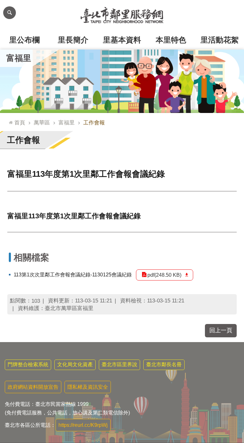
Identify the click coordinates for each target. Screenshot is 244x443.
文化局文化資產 (75, 364)
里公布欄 (24, 40)
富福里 (66, 122)
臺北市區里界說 (119, 364)
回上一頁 (220, 330)
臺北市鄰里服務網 (122, 15)
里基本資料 (122, 40)
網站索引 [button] (9, 12)
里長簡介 (73, 40)
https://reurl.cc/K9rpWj (83, 425)
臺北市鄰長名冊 (164, 364)
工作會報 (94, 122)
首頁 (19, 122)
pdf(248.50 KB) (164, 275)
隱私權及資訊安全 (87, 387)
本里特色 (171, 40)
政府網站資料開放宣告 (33, 387)
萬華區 (42, 122)
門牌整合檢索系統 (28, 364)
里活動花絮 (219, 40)
